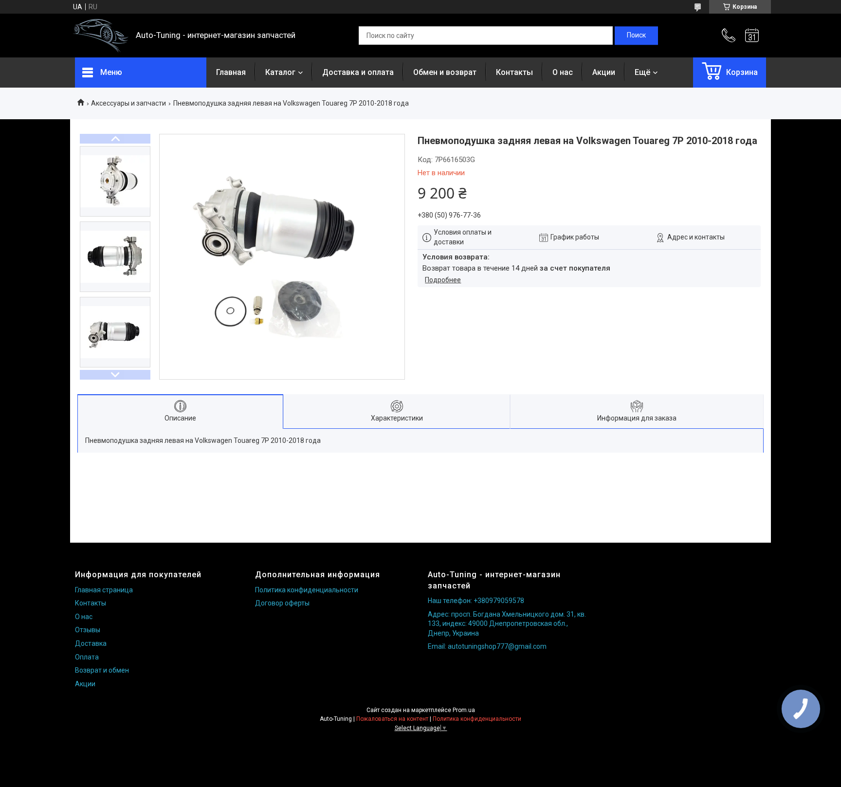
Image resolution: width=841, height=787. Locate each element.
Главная (231, 72)
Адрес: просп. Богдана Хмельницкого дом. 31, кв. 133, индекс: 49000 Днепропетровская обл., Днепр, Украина (507, 623)
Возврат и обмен (102, 670)
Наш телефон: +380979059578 (476, 600)
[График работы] (752, 35)
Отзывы (87, 630)
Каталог (280, 72)
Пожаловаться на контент (392, 718)
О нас (562, 72)
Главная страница (104, 590)
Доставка (91, 643)
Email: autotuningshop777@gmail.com (487, 646)
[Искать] (636, 35)
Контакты (514, 72)
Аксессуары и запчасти (128, 103)
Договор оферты (282, 603)
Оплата (87, 657)
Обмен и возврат (444, 72)
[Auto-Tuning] (100, 36)
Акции (603, 72)
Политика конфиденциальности (306, 590)
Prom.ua (464, 710)
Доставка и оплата (358, 72)
